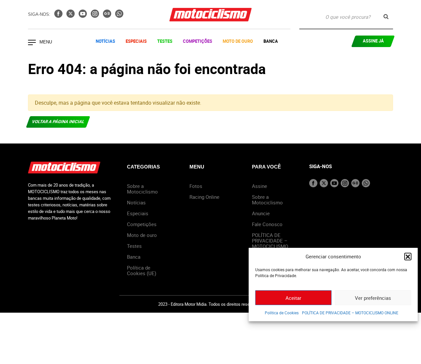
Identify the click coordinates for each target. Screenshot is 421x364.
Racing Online (204, 197)
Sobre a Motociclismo (142, 189)
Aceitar (293, 298)
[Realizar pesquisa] (386, 16)
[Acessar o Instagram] (95, 15)
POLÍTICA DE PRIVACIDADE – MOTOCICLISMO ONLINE (350, 312)
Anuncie (261, 213)
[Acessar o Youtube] (83, 15)
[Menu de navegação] (32, 43)
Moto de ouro (142, 235)
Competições (197, 41)
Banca (270, 41)
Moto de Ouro (238, 41)
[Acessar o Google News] (107, 15)
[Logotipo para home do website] (210, 14)
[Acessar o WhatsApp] (119, 15)
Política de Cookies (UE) (141, 270)
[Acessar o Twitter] (71, 15)
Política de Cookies (282, 312)
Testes (164, 41)
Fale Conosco (267, 224)
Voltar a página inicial (58, 121)
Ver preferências (373, 298)
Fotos (195, 186)
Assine (259, 186)
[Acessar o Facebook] (59, 15)
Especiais (136, 41)
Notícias (105, 41)
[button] (408, 256)
